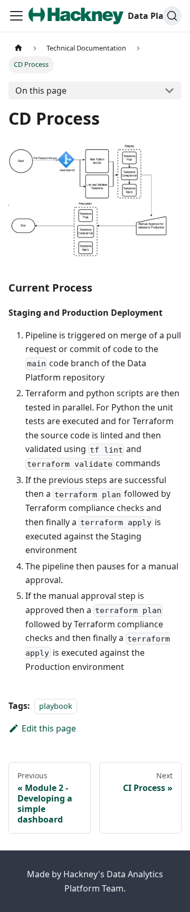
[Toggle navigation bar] (16, 16)
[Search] (172, 15)
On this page (40, 90)
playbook (55, 706)
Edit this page (49, 728)
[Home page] (18, 48)
